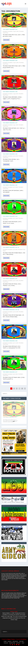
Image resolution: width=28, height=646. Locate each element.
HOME (5, 641)
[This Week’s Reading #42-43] (14, 238)
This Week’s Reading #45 (10, 185)
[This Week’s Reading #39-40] (14, 300)
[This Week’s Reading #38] (14, 332)
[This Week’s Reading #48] (14, 82)
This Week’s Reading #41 (10, 278)
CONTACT (18, 643)
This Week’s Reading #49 (10, 60)
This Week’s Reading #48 (10, 91)
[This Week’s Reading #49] (14, 51)
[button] (14, 486)
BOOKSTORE (12, 643)
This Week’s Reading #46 (10, 154)
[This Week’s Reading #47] (14, 113)
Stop (14, 421)
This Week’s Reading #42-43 (11, 247)
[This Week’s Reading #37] (14, 363)
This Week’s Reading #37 (10, 372)
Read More (6, 40)
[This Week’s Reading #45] (14, 176)
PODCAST (6, 643)
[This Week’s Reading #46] (14, 145)
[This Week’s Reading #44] (14, 207)
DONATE (10, 641)
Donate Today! (14, 611)
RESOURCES (15, 641)
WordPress (23, 639)
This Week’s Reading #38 (10, 341)
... (19, 388)
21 (22, 388)
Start (13, 421)
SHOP (23, 643)
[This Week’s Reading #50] (14, 20)
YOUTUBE (21, 641)
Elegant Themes (11, 639)
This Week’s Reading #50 (10, 29)
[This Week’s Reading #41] (14, 269)
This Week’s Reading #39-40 (11, 309)
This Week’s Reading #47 (10, 123)
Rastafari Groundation (8, 31)
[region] (14, 486)
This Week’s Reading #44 (10, 216)
